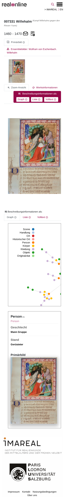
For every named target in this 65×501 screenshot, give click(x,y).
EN (61, 9)
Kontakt (26, 491)
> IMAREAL (50, 9)
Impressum (14, 491)
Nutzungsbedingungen (44, 491)
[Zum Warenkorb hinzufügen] (25, 34)
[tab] (16, 42)
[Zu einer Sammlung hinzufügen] (32, 34)
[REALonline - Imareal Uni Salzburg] (32, 4)
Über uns (32, 495)
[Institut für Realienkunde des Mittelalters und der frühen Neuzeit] (32, 445)
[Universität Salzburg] (32, 472)
